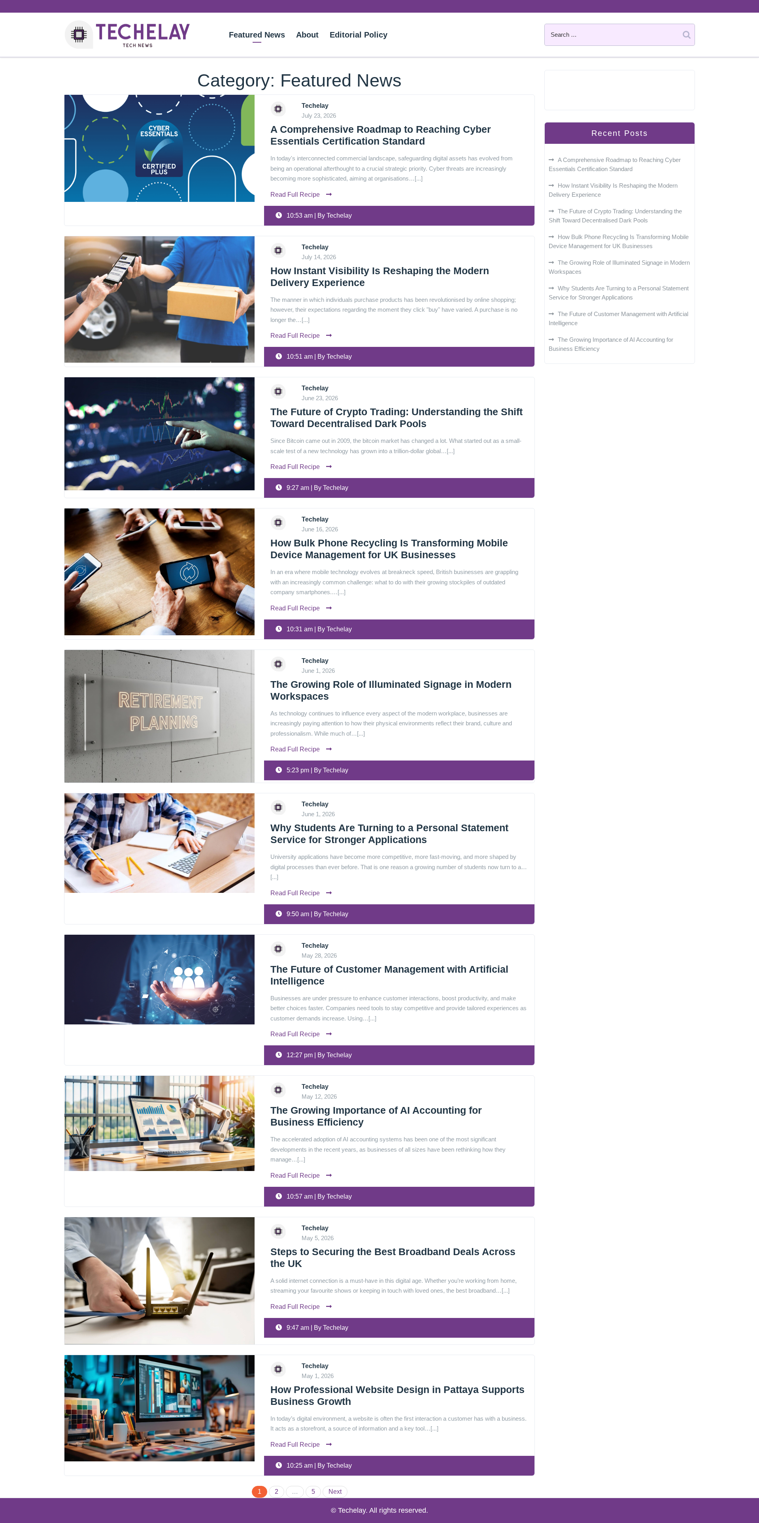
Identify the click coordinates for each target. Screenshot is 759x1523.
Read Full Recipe (295, 194)
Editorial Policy (358, 34)
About (307, 34)
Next (335, 1491)
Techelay (127, 35)
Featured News (257, 34)
